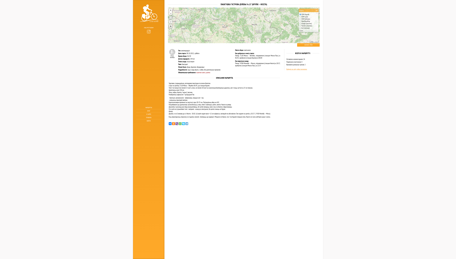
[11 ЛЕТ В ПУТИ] (148, 25)
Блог (148, 111)
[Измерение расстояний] (170, 21)
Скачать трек (308, 45)
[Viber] (176, 123)
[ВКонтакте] (170, 123)
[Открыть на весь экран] (170, 17)
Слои (301, 30)
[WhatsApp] (180, 123)
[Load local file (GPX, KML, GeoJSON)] (170, 26)
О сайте (148, 114)
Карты (301, 10)
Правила (148, 118)
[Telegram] (186, 123)
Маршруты (148, 108)
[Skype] (183, 123)
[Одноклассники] (173, 123)
